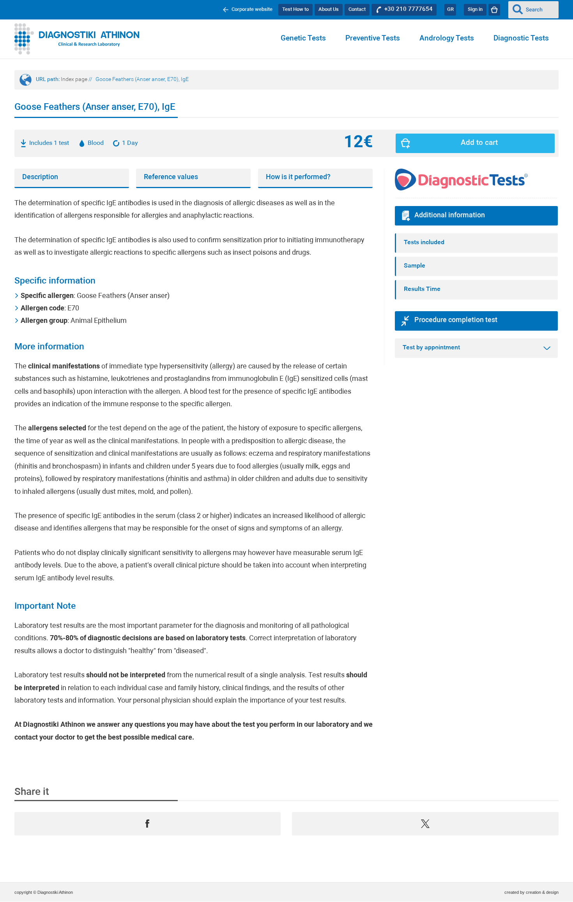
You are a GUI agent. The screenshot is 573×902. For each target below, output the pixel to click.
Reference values (171, 177)
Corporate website (252, 9)
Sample (414, 266)
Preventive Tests (372, 38)
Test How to (295, 9)
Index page (74, 80)
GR (450, 9)
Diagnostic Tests (521, 38)
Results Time (422, 289)
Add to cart (479, 143)
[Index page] (77, 39)
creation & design (542, 892)
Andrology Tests (446, 38)
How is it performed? (298, 177)
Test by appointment (431, 348)
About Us (328, 9)
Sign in (475, 9)
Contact (357, 9)
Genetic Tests (303, 38)
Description (40, 177)
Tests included (424, 243)
